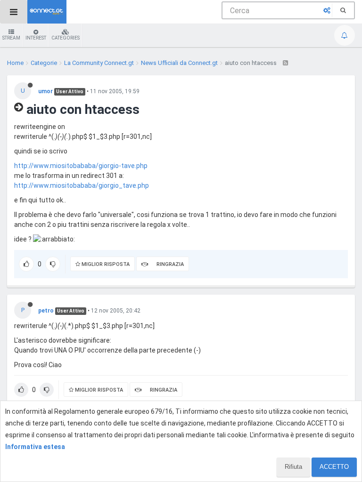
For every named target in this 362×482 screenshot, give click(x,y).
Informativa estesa (35, 446)
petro (46, 310)
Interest (35, 37)
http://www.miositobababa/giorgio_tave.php (81, 185)
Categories (65, 37)
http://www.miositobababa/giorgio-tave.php (81, 165)
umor (45, 91)
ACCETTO (334, 466)
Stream (11, 37)
